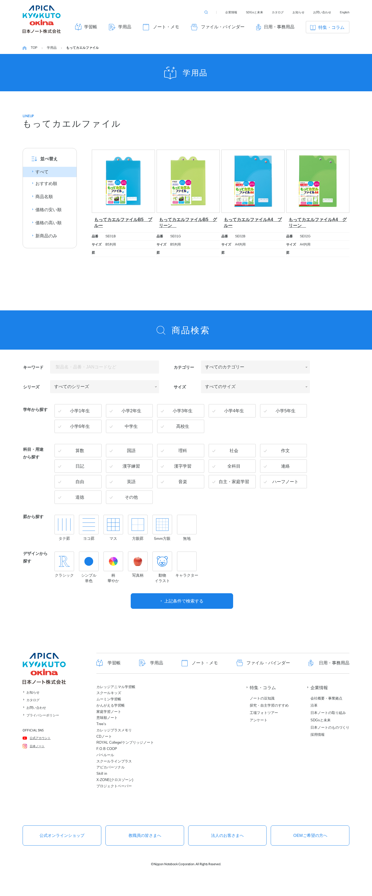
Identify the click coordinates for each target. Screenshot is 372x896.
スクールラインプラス (114, 761)
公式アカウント (40, 738)
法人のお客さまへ (227, 835)
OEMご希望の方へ (310, 835)
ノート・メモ (166, 27)
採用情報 (317, 734)
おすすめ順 (46, 183)
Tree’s (101, 724)
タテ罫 (64, 538)
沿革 (314, 705)
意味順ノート (107, 718)
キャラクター (187, 575)
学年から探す (35, 409)
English (344, 12)
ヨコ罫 (88, 538)
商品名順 (44, 196)
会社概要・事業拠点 (326, 698)
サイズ (180, 386)
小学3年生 (183, 410)
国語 (131, 450)
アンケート (258, 720)
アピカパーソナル (110, 767)
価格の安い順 (48, 209)
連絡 (285, 466)
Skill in (101, 773)
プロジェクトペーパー (114, 786)
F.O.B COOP (106, 749)
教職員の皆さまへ (145, 835)
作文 (285, 450)
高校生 (182, 426)
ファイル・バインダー (223, 27)
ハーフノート (285, 481)
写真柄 (138, 575)
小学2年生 (131, 410)
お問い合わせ (322, 12)
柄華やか (113, 578)
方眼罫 (138, 538)
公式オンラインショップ (61, 835)
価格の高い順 (48, 222)
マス (113, 538)
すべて (41, 171)
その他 (131, 497)
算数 (79, 450)
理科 (182, 450)
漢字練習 (131, 466)
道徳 (79, 497)
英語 (131, 481)
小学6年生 (80, 426)
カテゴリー (184, 367)
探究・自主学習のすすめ (269, 705)
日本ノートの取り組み (328, 713)
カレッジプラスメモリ (114, 730)
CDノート (104, 736)
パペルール (105, 755)
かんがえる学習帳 (110, 705)
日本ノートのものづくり (329, 727)
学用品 (124, 27)
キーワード (33, 367)
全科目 (233, 466)
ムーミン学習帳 (108, 699)
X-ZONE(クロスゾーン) (114, 780)
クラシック (64, 575)
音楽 (182, 481)
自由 (79, 481)
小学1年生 (80, 410)
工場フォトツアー (264, 713)
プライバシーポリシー (42, 715)
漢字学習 (182, 466)
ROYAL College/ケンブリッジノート (125, 742)
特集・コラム (331, 27)
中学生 (131, 426)
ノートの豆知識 (262, 698)
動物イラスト (162, 578)
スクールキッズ (108, 693)
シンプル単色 (88, 578)
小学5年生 (285, 410)
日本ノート (37, 746)
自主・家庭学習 (234, 481)
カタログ (278, 12)
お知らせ (298, 12)
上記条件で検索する (183, 601)
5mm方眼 (162, 538)
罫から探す (33, 516)
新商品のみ (46, 236)
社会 (234, 450)
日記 (79, 466)
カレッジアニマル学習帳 (115, 687)
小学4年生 (234, 410)
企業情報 (231, 12)
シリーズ (31, 386)
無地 (187, 538)
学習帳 (90, 27)
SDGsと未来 (254, 12)
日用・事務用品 (279, 27)
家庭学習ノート (108, 712)
